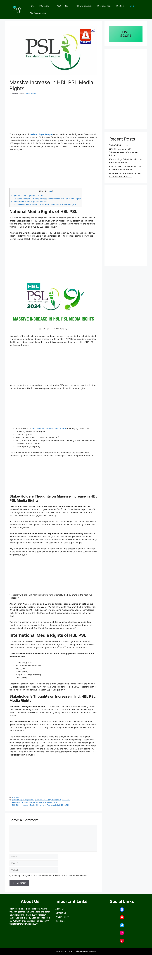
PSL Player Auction (38, 13)
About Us (59, 909)
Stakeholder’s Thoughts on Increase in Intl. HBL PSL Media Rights (45, 204)
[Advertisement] (53, 115)
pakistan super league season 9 (48, 800)
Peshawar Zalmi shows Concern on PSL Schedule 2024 (34, 802)
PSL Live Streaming (84, 6)
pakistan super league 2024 (23, 800)
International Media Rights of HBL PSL (29, 201)
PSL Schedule (62, 6)
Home (32, 6)
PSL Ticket (120, 6)
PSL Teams (44, 6)
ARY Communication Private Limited (48, 428)
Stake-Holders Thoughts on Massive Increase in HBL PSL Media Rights (47, 198)
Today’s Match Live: (118, 145)
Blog (132, 6)
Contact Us (60, 913)
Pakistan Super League (40, 134)
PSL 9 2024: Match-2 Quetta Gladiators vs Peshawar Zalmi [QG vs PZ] (40, 805)
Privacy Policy (62, 917)
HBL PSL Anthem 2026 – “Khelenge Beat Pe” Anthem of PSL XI (123, 152)
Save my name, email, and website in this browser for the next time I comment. (50, 875)
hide (50, 191)
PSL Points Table (104, 6)
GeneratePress (89, 951)
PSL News (16, 797)
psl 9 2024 (66, 800)
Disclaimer (60, 921)
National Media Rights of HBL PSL (27, 196)
